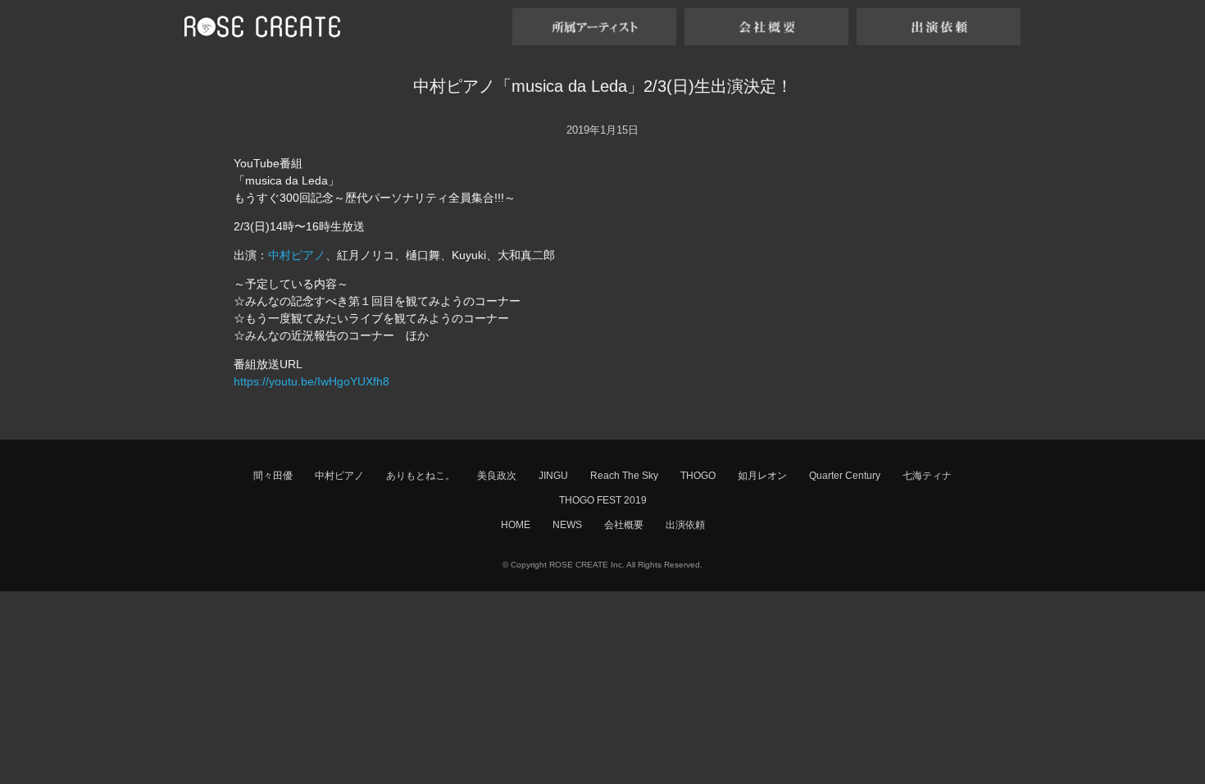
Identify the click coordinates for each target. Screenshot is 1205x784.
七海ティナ (927, 475)
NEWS (567, 525)
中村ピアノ (296, 255)
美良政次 (496, 475)
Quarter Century (844, 475)
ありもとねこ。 (420, 475)
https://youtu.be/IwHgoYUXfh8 (311, 381)
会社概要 (623, 525)
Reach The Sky (624, 475)
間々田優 (273, 475)
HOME (515, 525)
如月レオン (762, 475)
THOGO (698, 475)
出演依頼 (685, 525)
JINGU (553, 475)
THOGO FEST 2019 (603, 500)
